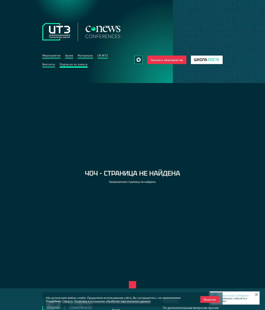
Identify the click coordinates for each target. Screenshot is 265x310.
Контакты (48, 64)
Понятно (210, 299)
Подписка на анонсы (74, 64)
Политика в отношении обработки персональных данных (112, 301)
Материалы (85, 55)
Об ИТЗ (103, 55)
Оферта (67, 301)
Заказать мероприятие (167, 60)
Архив (69, 55)
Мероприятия (51, 55)
